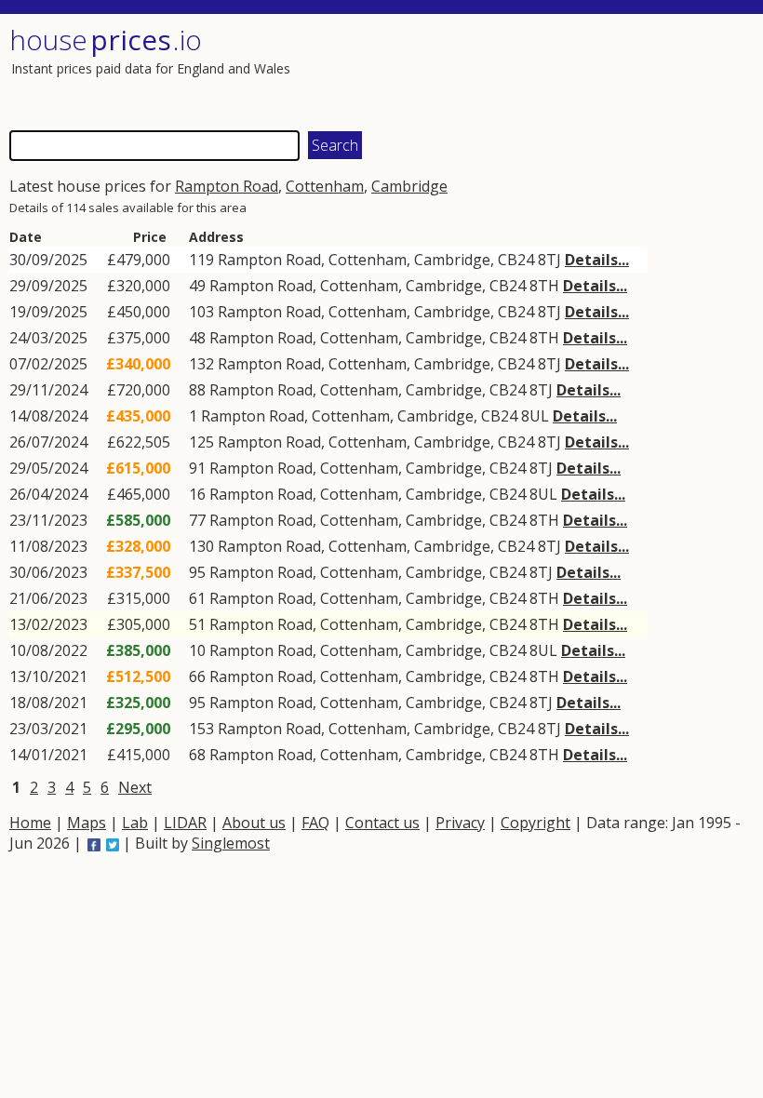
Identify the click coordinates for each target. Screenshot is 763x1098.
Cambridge (409, 186)
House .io (105, 39)
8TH (544, 285)
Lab (135, 822)
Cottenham (325, 186)
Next (135, 787)
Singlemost (231, 843)
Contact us (382, 822)
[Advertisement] (565, 69)
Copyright (535, 822)
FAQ (315, 822)
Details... (597, 259)
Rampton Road (226, 186)
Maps (86, 822)
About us (254, 822)
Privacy (460, 822)
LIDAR (185, 822)
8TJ (549, 259)
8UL (535, 416)
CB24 (516, 259)
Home (30, 822)
